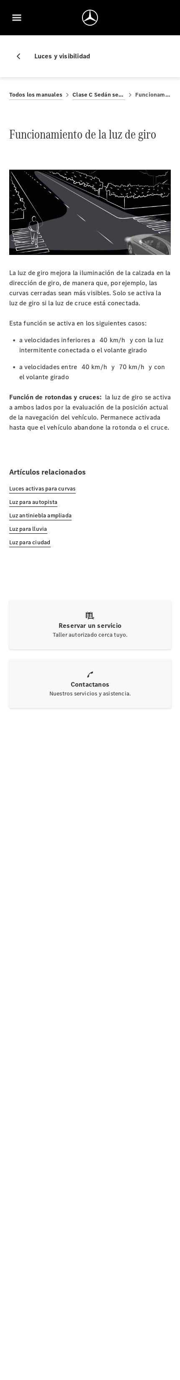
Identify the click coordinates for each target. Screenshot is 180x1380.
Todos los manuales (36, 95)
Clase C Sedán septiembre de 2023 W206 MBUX (98, 95)
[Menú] (17, 17)
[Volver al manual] (21, 56)
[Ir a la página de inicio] (90, 17)
